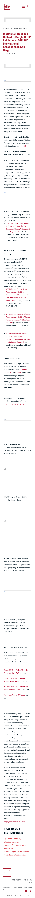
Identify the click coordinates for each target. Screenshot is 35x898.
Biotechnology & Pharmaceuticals (16, 851)
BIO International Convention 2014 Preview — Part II (16, 688)
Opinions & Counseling (12, 838)
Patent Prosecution (11, 848)
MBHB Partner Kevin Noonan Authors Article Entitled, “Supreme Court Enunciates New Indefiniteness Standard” (18, 337)
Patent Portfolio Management (15, 845)
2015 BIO (23, 145)
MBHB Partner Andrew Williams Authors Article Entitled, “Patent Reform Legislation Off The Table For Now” (18, 318)
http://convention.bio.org (14, 821)
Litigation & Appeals (11, 842)
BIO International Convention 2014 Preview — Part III (16, 680)
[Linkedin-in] (31, 891)
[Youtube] (26, 891)
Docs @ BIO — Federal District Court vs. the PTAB (16, 671)
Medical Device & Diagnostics (15, 855)
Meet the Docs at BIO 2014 (14, 694)
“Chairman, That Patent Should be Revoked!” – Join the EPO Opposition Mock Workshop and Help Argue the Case (18, 227)
